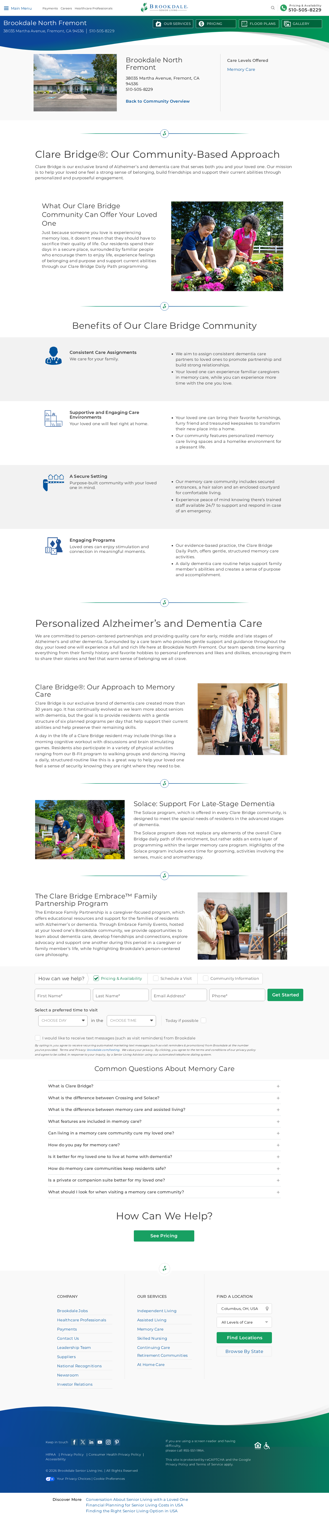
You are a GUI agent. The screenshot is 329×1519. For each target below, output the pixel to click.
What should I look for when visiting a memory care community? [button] (116, 1192)
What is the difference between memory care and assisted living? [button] (116, 1109)
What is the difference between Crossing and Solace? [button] (103, 1097)
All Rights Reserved (122, 1471)
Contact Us (68, 1338)
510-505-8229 (305, 10)
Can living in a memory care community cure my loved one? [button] (111, 1133)
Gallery (301, 24)
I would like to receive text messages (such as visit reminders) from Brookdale (118, 1038)
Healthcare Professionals (94, 8)
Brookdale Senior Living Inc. (81, 1471)
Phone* (220, 995)
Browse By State (244, 1351)
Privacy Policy (72, 1454)
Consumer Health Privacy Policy (115, 1454)
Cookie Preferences (109, 1479)
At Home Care (151, 1364)
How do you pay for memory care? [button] (84, 1144)
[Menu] (6, 8)
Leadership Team (74, 1347)
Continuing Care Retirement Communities (162, 1351)
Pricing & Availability (121, 978)
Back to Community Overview (158, 101)
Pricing (214, 24)
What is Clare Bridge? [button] (71, 1086)
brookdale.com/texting (103, 1050)
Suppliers (66, 1357)
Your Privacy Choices (74, 1479)
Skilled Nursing (152, 1338)
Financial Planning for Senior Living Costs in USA (134, 1505)
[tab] (164, 1086)
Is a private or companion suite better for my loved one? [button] (106, 1180)
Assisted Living (152, 1320)
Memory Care (241, 69)
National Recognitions (79, 1366)
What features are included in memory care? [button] (94, 1121)
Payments (50, 8)
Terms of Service (209, 1464)
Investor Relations (75, 1384)
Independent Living (157, 1311)
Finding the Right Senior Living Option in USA (131, 1511)
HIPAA (51, 1454)
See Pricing (164, 1235)
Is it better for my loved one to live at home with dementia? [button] (110, 1156)
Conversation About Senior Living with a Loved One (137, 1499)
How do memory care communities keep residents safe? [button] (107, 1168)
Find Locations (245, 1337)
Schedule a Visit (176, 978)
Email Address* (170, 995)
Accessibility (56, 1459)
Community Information (234, 978)
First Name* (50, 995)
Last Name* (108, 995)
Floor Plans (263, 24)
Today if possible (182, 1020)
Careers (66, 8)
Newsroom (68, 1375)
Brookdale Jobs (72, 1311)
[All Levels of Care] (244, 1322)
